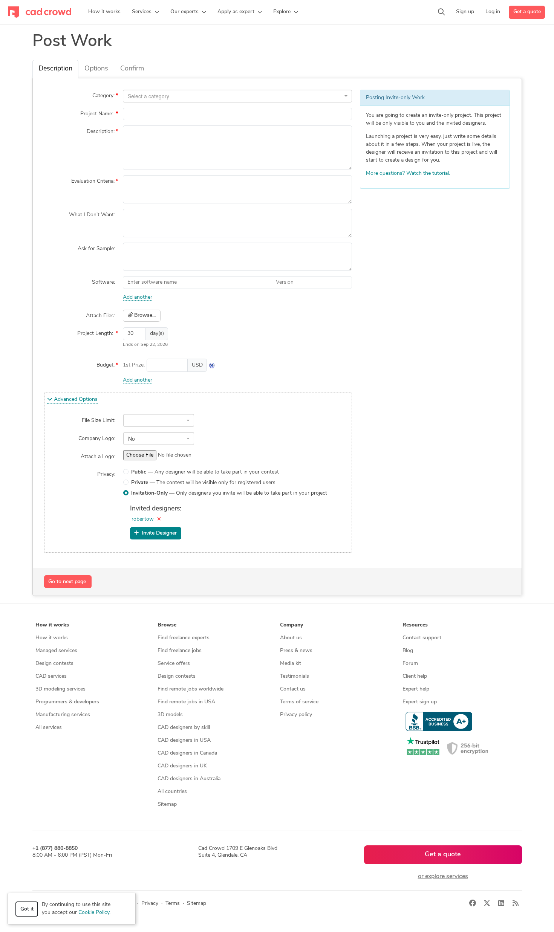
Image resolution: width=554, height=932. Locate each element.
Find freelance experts (184, 638)
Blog (407, 651)
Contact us (293, 689)
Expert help (415, 689)
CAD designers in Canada (187, 753)
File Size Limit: (98, 420)
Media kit (290, 663)
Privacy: (106, 474)
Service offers (174, 663)
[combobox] (237, 96)
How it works (51, 638)
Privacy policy (296, 715)
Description (55, 69)
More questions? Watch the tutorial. (408, 173)
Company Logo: (96, 439)
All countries (172, 791)
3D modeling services (60, 689)
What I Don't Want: (92, 215)
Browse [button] (167, 625)
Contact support (421, 638)
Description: (101, 131)
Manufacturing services (62, 715)
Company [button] (291, 625)
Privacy (149, 903)
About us (291, 638)
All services (48, 727)
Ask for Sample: (96, 249)
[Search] (441, 12)
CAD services (51, 676)
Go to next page (67, 582)
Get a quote (527, 12)
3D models (170, 715)
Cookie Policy (93, 912)
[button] (145, 12)
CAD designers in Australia (189, 779)
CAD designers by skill (184, 727)
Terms (172, 903)
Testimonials (294, 676)
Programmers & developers (67, 702)
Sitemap (167, 804)
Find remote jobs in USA (186, 702)
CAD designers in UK (182, 766)
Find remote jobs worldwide (190, 689)
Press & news (296, 651)
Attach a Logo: (98, 457)
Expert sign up (419, 702)
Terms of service (299, 702)
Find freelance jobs (180, 651)
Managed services (56, 651)
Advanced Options (75, 399)
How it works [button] (52, 625)
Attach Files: (100, 316)
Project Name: (97, 114)
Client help (414, 676)
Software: (103, 282)
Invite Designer (158, 533)
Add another (137, 297)
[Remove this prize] (212, 365)
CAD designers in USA (184, 740)
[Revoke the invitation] (159, 519)
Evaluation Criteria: (93, 181)
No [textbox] (131, 438)
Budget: (105, 365)
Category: (103, 96)
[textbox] (235, 96)
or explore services (443, 877)
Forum (410, 663)
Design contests (54, 663)
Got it (27, 909)
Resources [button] (415, 625)
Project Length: (96, 333)
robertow (143, 519)
